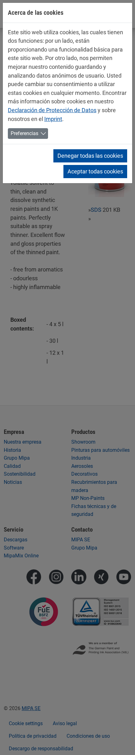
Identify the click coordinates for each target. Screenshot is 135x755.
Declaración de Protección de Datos (52, 110)
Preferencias (24, 133)
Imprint (53, 119)
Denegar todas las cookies (90, 155)
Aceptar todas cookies (95, 171)
